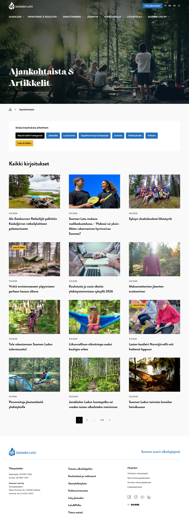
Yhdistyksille (135, 135)
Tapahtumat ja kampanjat (94, 135)
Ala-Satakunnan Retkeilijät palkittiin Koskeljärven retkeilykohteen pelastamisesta (33, 223)
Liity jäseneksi (152, 5)
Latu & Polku (24, 143)
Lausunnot (69, 135)
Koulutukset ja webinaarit (82, 476)
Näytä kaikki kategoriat (30, 135)
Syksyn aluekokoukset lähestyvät (150, 218)
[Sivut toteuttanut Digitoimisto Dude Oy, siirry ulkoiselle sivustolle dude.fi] (133, 505)
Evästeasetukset (134, 487)
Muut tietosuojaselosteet (138, 478)
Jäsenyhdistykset (77, 483)
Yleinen (152, 135)
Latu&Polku (74, 505)
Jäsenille (53, 135)
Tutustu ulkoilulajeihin (80, 469)
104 (102, 420)
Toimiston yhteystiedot (137, 473)
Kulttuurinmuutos (78, 491)
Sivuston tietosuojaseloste (139, 482)
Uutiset (118, 135)
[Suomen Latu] (21, 8)
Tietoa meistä (75, 512)
